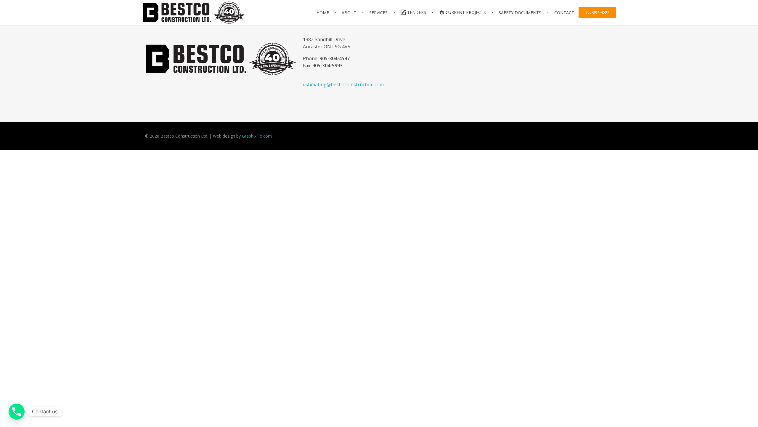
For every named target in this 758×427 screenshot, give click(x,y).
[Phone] (17, 412)
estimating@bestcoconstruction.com (343, 84)
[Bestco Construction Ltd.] (221, 59)
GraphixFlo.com (257, 136)
